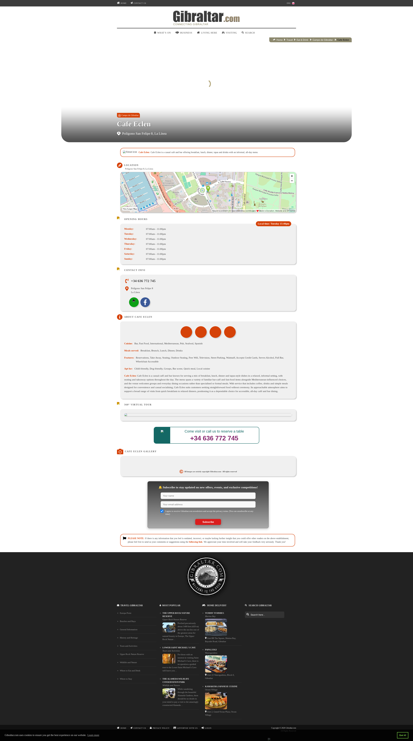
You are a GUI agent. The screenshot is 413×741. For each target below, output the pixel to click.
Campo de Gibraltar (323, 40)
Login (208, 728)
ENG (289, 3)
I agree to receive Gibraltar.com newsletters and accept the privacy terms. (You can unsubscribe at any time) (209, 512)
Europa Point (125, 613)
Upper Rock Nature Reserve (132, 654)
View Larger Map (130, 209)
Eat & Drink (302, 40)
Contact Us (140, 3)
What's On (164, 33)
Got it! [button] (402, 735)
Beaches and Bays (128, 621)
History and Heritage (129, 638)
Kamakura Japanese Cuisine (221, 686)
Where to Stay (126, 679)
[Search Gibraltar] (247, 614)
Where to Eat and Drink (130, 670)
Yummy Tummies (214, 613)
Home (124, 3)
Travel (290, 40)
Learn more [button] (93, 735)
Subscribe (208, 522)
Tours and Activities (128, 646)
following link (195, 542)
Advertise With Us (187, 728)
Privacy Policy (161, 728)
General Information (128, 629)
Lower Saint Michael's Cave (179, 647)
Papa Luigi (211, 649)
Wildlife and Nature (128, 662)
